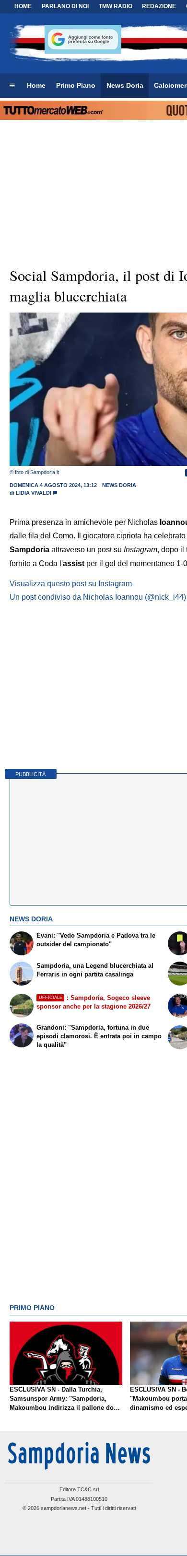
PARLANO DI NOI (65, 6)
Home (23, 6)
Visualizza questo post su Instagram (71, 584)
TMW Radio (115, 6)
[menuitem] (12, 86)
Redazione (159, 6)
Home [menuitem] (36, 85)
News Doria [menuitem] (124, 85)
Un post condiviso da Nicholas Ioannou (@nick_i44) (98, 597)
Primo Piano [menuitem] (75, 85)
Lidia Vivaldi (33, 493)
